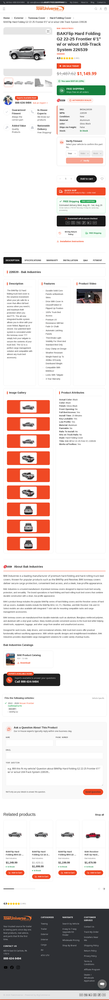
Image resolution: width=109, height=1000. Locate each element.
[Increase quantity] (71, 178)
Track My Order (91, 932)
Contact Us (101, 2)
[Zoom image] (48, 31)
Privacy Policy (90, 956)
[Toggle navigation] (4, 9)
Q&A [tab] (85, 260)
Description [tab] (12, 260)
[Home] (50, 9)
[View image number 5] (49, 82)
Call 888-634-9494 (26, 681)
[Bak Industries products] (61, 100)
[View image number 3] (28, 82)
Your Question (12, 762)
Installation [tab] (70, 260)
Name (8, 737)
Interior (44, 939)
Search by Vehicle (70, 923)
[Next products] (104, 889)
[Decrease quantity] (60, 178)
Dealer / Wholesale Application (89, 977)
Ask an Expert (39, 102)
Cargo (44, 944)
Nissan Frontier (26, 703)
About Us (84, 2)
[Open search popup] (96, 9)
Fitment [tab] (97, 260)
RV (42, 950)
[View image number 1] (8, 82)
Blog (92, 2)
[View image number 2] (18, 82)
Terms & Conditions (89, 963)
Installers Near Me (60, 2)
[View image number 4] (39, 82)
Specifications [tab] (33, 260)
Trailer (44, 929)
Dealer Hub (45, 2)
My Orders (74, 2)
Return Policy (90, 950)
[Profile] (100, 9)
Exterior (44, 934)
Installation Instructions (72, 241)
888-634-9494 (23, 102)
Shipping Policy (91, 945)
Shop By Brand (69, 945)
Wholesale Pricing (70, 940)
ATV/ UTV (45, 955)
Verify (86, 160)
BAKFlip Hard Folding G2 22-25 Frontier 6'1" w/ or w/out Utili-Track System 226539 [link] (45, 22)
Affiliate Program (92, 969)
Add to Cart (17, 873)
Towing (44, 923)
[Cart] (105, 9)
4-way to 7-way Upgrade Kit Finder (69, 932)
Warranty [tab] (52, 260)
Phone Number (62, 737)
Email (8, 750)
